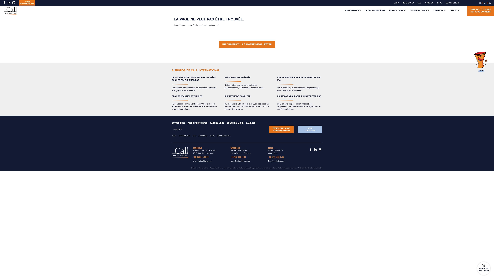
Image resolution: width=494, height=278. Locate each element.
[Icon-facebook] (4, 2)
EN (485, 3)
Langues (438, 10)
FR (480, 3)
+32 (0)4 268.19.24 (276, 157)
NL (489, 3)
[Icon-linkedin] (9, 2)
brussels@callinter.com (202, 161)
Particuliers (396, 10)
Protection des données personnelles (310, 168)
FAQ (419, 3)
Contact (454, 10)
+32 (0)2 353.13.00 (238, 157)
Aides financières (375, 10)
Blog (439, 3)
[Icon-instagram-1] (13, 2)
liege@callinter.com (276, 161)
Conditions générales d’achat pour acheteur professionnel (243, 168)
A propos (429, 3)
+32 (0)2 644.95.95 (201, 157)
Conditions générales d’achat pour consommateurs (280, 168)
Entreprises (352, 10)
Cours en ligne (418, 10)
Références (408, 3)
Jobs (396, 3)
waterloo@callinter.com (240, 161)
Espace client (452, 3)
